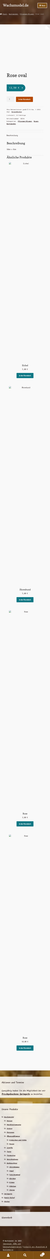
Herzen (9, 1121)
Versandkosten (16, 112)
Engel (11, 1171)
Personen (10, 1132)
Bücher (7, 1201)
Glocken (12, 1178)
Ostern (9, 1128)
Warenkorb (38, 1253)
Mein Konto (8, 1255)
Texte (9, 1151)
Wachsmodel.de (16, 5)
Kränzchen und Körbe (18, 1140)
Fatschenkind (14, 1175)
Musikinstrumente (14, 1124)
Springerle (8, 1194)
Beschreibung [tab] (12, 135)
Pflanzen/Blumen (27, 14)
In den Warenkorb (24, 99)
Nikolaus (12, 1186)
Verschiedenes (12, 1159)
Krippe (11, 1182)
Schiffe (10, 1148)
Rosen (36, 121)
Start (5, 14)
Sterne (12, 1190)
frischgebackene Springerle (16, 1094)
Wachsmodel (13, 14)
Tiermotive (11, 1155)
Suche (25, 1255)
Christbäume (14, 1167)
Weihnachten (12, 1163)
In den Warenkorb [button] (25, 375)
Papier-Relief (9, 1197)
